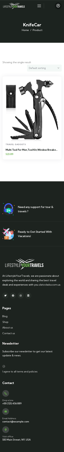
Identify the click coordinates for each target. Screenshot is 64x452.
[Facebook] (13, 296)
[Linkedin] (28, 296)
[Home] (14, 5)
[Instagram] (21, 296)
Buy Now (33, 135)
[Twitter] (5, 296)
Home (25, 30)
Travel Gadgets (16, 144)
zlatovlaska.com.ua (49, 284)
